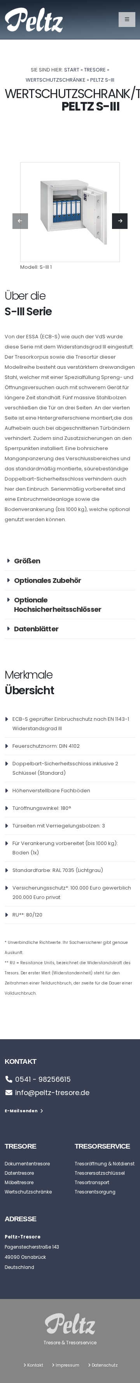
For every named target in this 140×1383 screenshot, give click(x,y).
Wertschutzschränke (56, 80)
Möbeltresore (19, 1182)
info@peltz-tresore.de (52, 1092)
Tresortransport (92, 1182)
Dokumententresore (27, 1164)
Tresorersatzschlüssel (100, 1173)
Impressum (67, 1365)
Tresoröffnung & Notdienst (105, 1164)
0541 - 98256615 (43, 1079)
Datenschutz (105, 1365)
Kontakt (35, 1365)
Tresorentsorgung (95, 1192)
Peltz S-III (102, 80)
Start (71, 69)
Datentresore (19, 1173)
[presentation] (20, 221)
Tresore (95, 69)
